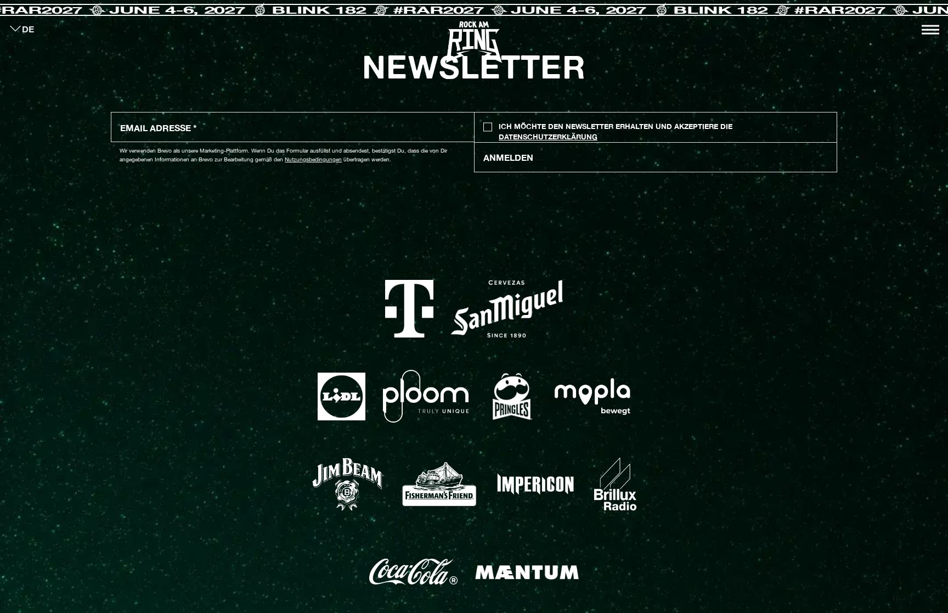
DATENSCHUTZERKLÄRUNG (548, 137)
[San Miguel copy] (507, 309)
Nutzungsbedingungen (313, 159)
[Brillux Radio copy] (615, 484)
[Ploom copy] (426, 396)
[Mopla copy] (592, 396)
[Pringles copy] (511, 397)
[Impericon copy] (535, 484)
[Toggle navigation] (930, 29)
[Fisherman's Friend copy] (439, 484)
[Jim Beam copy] (348, 484)
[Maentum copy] (527, 572)
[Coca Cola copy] (413, 572)
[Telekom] (409, 309)
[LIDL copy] (341, 396)
